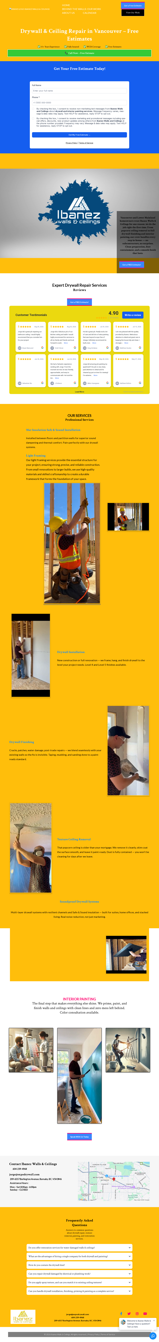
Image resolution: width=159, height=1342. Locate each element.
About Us (68, 12)
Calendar (89, 12)
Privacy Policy (71, 143)
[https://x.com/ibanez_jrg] (130, 1313)
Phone (36, 97)
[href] (114, 1181)
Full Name (36, 85)
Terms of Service (86, 143)
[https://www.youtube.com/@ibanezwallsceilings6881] (146, 1313)
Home (66, 5)
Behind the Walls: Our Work (81, 8)
